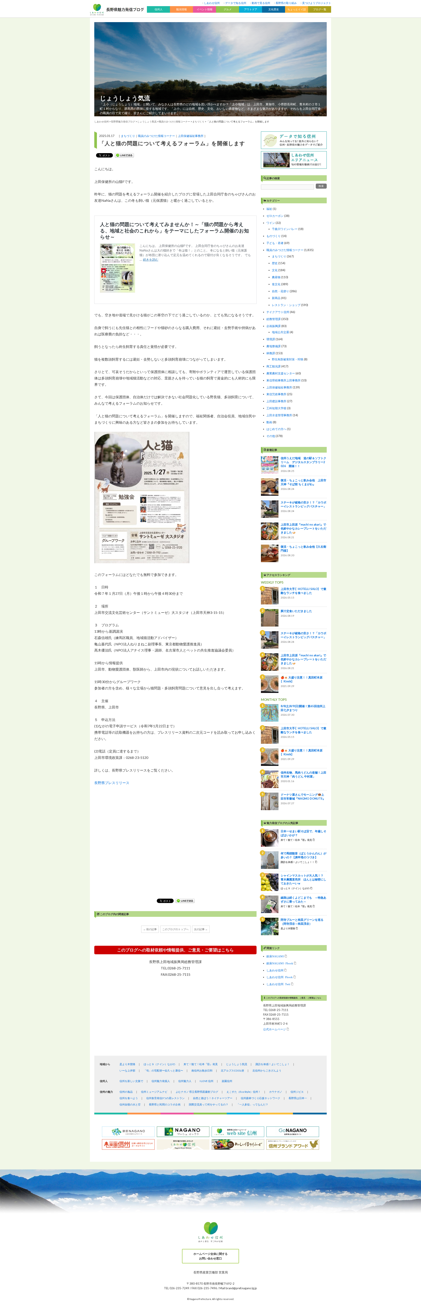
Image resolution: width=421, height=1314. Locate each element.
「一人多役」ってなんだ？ (252, 1104)
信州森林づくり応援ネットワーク (260, 1098)
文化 (275, 270)
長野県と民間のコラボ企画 (164, 1104)
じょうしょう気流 (125, 98)
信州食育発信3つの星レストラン (165, 1098)
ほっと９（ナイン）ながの (159, 1064)
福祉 (269, 209)
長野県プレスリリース (111, 783)
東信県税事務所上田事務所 (283, 380)
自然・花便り (280, 291)
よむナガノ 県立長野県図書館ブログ (197, 1091)
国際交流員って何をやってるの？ (208, 1104)
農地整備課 (273, 346)
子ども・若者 (275, 243)
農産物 (276, 277)
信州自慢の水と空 (130, 1104)
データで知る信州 (235, 3)
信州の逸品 (126, 1091)
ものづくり (273, 236)
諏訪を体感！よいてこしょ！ (272, 1064)
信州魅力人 (184, 1081)
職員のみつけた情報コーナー (156, 136)
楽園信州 (227, 1081)
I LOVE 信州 (206, 1081)
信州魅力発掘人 (161, 1081)
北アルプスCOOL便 (232, 1070)
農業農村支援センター (280, 373)
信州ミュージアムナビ (154, 1091)
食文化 (276, 284)
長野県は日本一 (298, 1098)
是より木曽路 (127, 1064)
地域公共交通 (280, 332)
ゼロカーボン (275, 216)
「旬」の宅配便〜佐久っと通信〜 (163, 1070)
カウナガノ (275, 1091)
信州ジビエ (297, 1091)
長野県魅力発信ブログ (123, 121)
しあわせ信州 (212, 3)
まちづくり (128, 136)
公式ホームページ (274, 1029)
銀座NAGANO (275, 956)
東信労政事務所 (276, 394)
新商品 (276, 298)
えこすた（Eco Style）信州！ (244, 1091)
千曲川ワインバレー (285, 229)
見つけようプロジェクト (316, 3)
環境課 (270, 339)
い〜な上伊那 (127, 1070)
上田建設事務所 (276, 401)
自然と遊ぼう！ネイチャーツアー (212, 1098)
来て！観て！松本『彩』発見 (201, 1064)
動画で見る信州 (261, 3)
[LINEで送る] (124, 155)
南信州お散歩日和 (201, 1070)
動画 (269, 422)
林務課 (270, 353)
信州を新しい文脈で (131, 1081)
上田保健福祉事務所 (190, 136)
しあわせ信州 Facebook (279, 977)
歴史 (275, 263)
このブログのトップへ (175, 929)
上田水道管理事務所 (279, 415)
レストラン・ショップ (286, 305)
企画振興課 (273, 326)
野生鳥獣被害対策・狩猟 (287, 359)
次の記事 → (201, 929)
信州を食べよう (129, 1098)
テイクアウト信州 (277, 312)
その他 (270, 436)
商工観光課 (273, 366)
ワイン (270, 223)
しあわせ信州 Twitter (278, 984)
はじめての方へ (276, 429)
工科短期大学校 (276, 408)
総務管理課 (273, 319)
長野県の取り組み (286, 3)
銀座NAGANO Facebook (279, 963)
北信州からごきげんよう (266, 1070)
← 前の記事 (150, 929)
